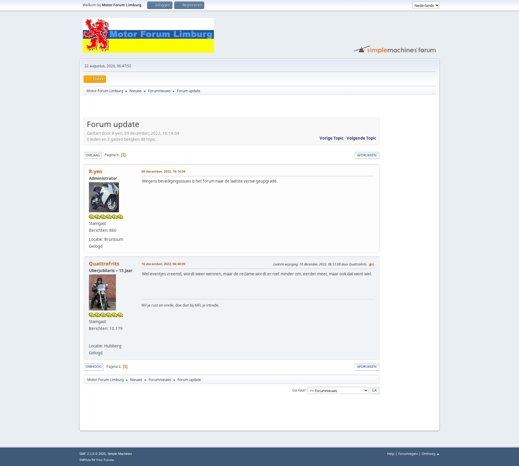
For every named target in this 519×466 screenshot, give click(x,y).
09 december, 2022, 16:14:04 (163, 171)
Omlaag (93, 155)
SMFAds (85, 459)
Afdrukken (367, 155)
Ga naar (299, 389)
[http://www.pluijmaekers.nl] (92, 338)
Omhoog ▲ (431, 453)
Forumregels (408, 453)
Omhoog (94, 366)
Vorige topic (332, 138)
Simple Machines (120, 453)
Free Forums (105, 459)
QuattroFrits (104, 263)
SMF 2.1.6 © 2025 (92, 453)
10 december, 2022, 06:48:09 (163, 264)
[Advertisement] (154, 107)
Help (390, 453)
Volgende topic (361, 138)
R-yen (95, 171)
